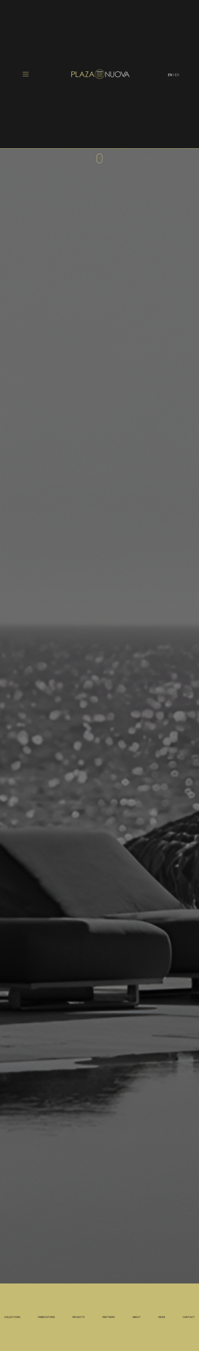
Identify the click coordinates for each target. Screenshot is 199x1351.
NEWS (161, 1317)
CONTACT (189, 1317)
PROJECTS (78, 1317)
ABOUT (136, 1317)
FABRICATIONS (46, 1317)
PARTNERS (108, 1317)
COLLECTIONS (12, 1317)
